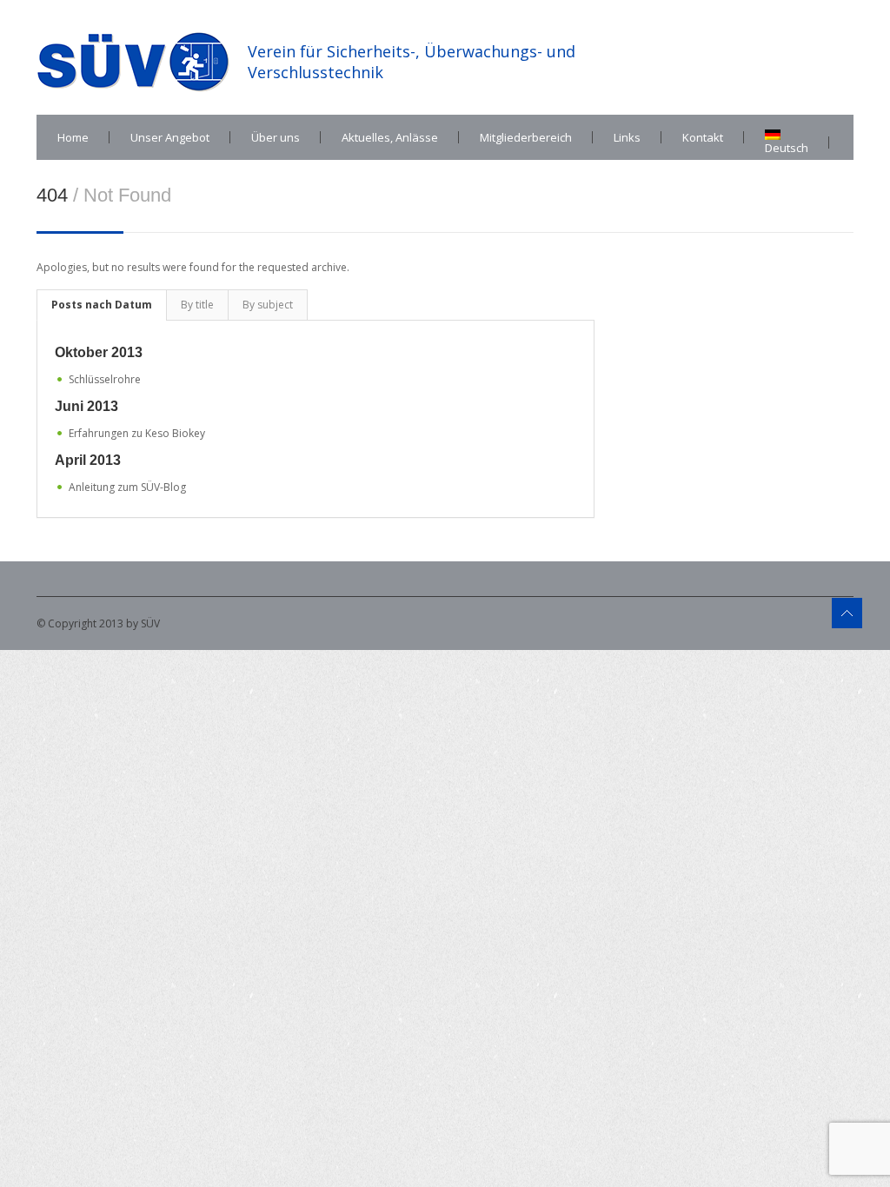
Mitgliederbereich (526, 137)
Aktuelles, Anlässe (390, 137)
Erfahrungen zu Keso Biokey (137, 433)
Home (73, 137)
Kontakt (702, 137)
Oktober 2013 (99, 352)
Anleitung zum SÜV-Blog (127, 487)
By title (197, 304)
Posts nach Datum (101, 304)
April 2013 (88, 460)
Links (627, 137)
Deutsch (786, 148)
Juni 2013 (86, 406)
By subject (267, 304)
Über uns (275, 137)
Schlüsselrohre (105, 379)
